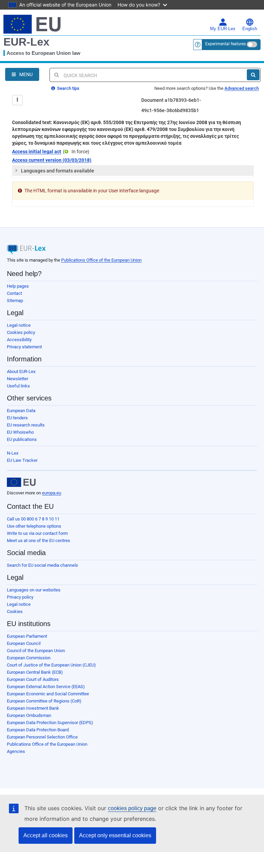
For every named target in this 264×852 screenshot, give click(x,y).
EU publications (22, 439)
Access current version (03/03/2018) (51, 160)
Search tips (67, 88)
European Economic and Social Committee (48, 693)
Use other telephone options (34, 526)
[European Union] (21, 482)
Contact (14, 293)
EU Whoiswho (20, 432)
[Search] (253, 74)
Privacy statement (24, 346)
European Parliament (27, 636)
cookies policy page (132, 808)
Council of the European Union (36, 650)
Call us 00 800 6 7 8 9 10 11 (33, 518)
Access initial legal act (36, 151)
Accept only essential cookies (115, 835)
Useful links (18, 385)
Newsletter (17, 378)
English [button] (249, 28)
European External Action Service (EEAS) (46, 686)
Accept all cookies (45, 835)
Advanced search (241, 88)
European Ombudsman (29, 715)
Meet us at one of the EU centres (38, 540)
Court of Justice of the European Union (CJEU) (51, 665)
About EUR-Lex (21, 371)
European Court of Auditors (33, 679)
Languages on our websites (33, 589)
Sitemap (15, 300)
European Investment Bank (33, 708)
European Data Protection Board (38, 729)
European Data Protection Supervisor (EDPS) (50, 722)
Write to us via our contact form (37, 533)
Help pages (18, 286)
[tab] (132, 171)
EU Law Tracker (22, 460)
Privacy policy (20, 597)
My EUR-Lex (222, 28)
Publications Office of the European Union (101, 260)
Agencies (16, 751)
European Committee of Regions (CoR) (44, 701)
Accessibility (19, 339)
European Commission (29, 657)
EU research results (26, 425)
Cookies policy (21, 332)
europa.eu (51, 492)
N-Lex (12, 453)
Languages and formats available (57, 170)
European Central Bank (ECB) (35, 672)
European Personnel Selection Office (42, 737)
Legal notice (19, 325)
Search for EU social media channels (42, 565)
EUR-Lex (26, 42)
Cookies (15, 611)
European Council (24, 643)
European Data (21, 410)
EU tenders (17, 417)
